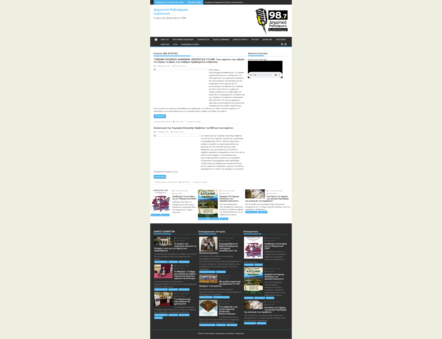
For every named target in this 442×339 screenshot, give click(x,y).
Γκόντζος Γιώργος (180, 66)
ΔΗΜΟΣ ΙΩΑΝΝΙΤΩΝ (161, 262)
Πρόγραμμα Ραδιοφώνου (183, 40)
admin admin (178, 193)
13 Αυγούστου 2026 (181, 191)
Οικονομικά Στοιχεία (190, 44)
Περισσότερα (160, 116)
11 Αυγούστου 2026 (275, 191)
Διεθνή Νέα (267, 40)
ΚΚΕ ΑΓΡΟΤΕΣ (179, 122)
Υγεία (175, 44)
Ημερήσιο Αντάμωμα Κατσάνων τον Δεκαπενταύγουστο (228, 2)
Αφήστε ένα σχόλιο (194, 122)
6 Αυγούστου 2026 (182, 266)
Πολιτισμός (281, 40)
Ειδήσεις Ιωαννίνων (221, 40)
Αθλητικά (165, 44)
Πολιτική (255, 40)
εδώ (265, 59)
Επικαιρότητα (203, 40)
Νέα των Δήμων (214, 219)
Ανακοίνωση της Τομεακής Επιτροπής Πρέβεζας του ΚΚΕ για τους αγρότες (193, 128)
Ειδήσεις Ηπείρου (240, 40)
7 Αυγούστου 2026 (182, 238)
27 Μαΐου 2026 (226, 276)
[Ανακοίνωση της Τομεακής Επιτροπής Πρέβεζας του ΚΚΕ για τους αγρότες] (177, 135)
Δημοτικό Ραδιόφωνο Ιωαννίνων (171, 11)
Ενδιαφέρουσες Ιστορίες (207, 272)
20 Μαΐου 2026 (226, 301)
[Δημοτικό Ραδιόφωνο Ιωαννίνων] (156, 39)
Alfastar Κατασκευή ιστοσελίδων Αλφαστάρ (226, 333)
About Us (165, 40)
